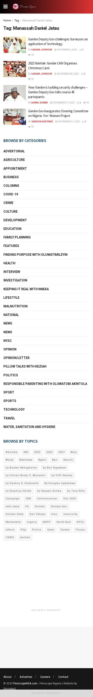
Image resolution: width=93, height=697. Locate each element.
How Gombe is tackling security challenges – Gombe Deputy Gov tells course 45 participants (57, 92)
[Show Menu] (5, 7)
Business (11, 177)
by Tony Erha (76, 490)
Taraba (65, 529)
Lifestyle (11, 297)
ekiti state (12, 506)
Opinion (9, 349)
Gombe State (15, 514)
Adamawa (26, 459)
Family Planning (17, 237)
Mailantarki (13, 522)
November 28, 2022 (67, 74)
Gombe (40, 506)
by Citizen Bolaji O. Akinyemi (26, 475)
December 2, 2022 (66, 49)
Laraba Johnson (41, 49)
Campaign (13, 498)
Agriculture (14, 160)
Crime (8, 203)
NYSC (7, 341)
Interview (11, 272)
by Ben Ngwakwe (54, 467)
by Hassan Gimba (49, 490)
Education (12, 229)
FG (27, 506)
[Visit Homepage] (25, 7)
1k (32, 55)
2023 (49, 452)
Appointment (15, 168)
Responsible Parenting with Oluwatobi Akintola (45, 384)
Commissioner (47, 498)
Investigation (15, 280)
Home (7, 20)
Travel (9, 418)
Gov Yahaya (37, 514)
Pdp (23, 529)
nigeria (32, 522)
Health (9, 263)
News (7, 323)
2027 (61, 452)
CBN (28, 498)
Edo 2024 (69, 498)
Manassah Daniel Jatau (37, 20)
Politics (10, 375)
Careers (45, 677)
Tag (16, 20)
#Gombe (12, 452)
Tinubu (80, 529)
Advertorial (14, 151)
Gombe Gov (59, 506)
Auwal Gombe (39, 102)
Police (36, 529)
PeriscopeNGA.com (25, 683)
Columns (11, 185)
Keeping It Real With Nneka (26, 289)
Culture (10, 211)
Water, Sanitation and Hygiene (29, 427)
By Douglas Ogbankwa (59, 483)
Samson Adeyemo (42, 121)
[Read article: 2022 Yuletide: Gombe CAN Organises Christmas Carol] (14, 69)
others (10, 529)
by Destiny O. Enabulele (22, 483)
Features (11, 246)
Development (15, 220)
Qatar (50, 529)
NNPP (47, 522)
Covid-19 (10, 194)
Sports (9, 401)
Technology (14, 409)
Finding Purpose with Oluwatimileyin (35, 254)
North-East (64, 522)
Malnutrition (15, 306)
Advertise (26, 677)
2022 (37, 452)
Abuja (10, 459)
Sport (8, 392)
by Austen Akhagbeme (21, 467)
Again (42, 459)
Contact (63, 677)
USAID (10, 537)
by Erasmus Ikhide (18, 490)
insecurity (70, 514)
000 (25, 452)
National (11, 315)
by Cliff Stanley (61, 475)
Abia (74, 452)
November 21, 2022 (63, 102)
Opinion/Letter (16, 358)
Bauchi (68, 459)
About (7, 677)
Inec (54, 514)
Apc (55, 459)
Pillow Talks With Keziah (24, 366)
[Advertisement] (46, 577)
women (25, 537)
